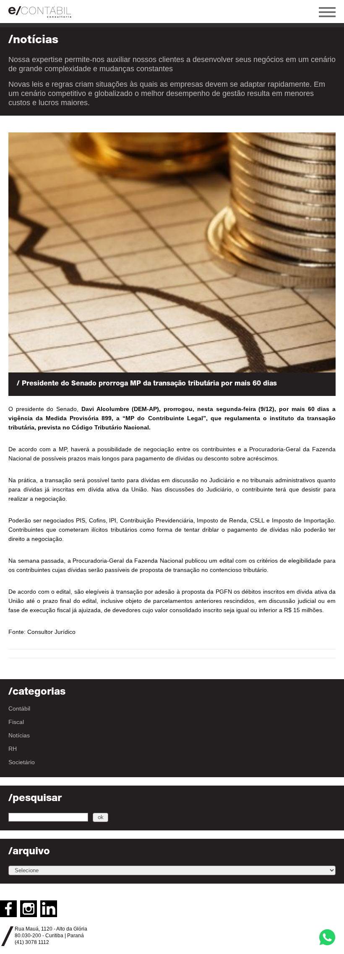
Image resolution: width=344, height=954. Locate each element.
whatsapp (327, 937)
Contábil (19, 708)
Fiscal (16, 722)
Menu (327, 12)
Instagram (28, 908)
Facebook (8, 908)
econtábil (44, 11)
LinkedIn (48, 908)
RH (12, 748)
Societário (21, 762)
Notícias (19, 735)
